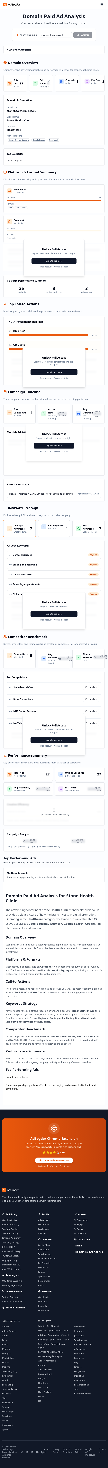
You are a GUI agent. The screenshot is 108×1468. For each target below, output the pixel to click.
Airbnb (41, 1365)
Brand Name (13, 116)
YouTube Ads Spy (10, 1229)
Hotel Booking (44, 1392)
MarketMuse (8, 1358)
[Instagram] (22, 1452)
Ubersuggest (8, 1411)
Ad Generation (14, 1291)
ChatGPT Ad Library (11, 1269)
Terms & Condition (67, 1450)
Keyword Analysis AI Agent (50, 1351)
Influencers (79, 1326)
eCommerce (80, 1349)
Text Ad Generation (11, 1297)
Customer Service (82, 1344)
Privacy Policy (56, 1450)
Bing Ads (42, 1306)
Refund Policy (78, 1450)
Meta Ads (42, 1301)
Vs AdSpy (78, 1229)
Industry (11, 126)
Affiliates (42, 1233)
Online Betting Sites (47, 1258)
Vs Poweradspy (81, 1220)
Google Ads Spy (9, 1220)
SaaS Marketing (81, 1384)
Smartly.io (7, 1416)
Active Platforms (14, 135)
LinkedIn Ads (44, 1310)
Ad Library (11, 1214)
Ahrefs (5, 1335)
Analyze (93, 687)
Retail (41, 1285)
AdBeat (5, 1326)
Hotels (41, 1396)
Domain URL (12, 107)
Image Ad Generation (12, 1301)
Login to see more (54, 261)
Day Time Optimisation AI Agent (53, 1330)
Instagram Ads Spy (11, 1264)
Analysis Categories (20, 49)
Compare (80, 1214)
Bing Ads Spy (8, 1246)
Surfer (5, 1420)
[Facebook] (42, 1452)
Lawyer (41, 1378)
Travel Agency (44, 1254)
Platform (47, 1291)
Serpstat (6, 1407)
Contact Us (102, 1450)
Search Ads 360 (9, 1389)
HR (39, 1401)
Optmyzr (6, 1362)
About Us (46, 1450)
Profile (45, 1214)
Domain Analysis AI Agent (50, 1356)
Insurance (79, 1331)
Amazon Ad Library (11, 1251)
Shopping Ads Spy (10, 1242)
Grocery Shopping (82, 1393)
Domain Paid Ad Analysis (89, 1251)
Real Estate (43, 1249)
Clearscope (7, 1425)
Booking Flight (45, 1374)
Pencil (5, 1380)
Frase (4, 1340)
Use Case (46, 1239)
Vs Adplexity (80, 1233)
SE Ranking (7, 1384)
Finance (78, 1367)
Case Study (84, 1239)
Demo (78, 1245)
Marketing (79, 1375)
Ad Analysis (12, 1275)
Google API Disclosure (90, 1452)
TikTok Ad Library (10, 1233)
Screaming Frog (9, 1371)
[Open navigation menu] (102, 4)
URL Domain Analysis (12, 1281)
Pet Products (44, 1263)
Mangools (7, 1353)
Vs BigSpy (78, 1224)
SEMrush (6, 1393)
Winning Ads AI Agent (48, 1326)
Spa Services (44, 1276)
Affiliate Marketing (47, 1360)
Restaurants (44, 1281)
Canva (5, 1344)
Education (79, 1353)
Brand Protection (15, 1307)
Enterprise (79, 1358)
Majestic (6, 1349)
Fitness (41, 1272)
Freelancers (43, 1229)
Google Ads (43, 1297)
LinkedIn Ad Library (11, 1238)
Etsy (76, 1362)
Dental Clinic (44, 1245)
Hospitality (43, 1387)
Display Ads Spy (9, 1260)
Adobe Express (9, 1331)
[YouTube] (37, 1452)
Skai (4, 1398)
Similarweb (7, 1402)
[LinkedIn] (27, 1452)
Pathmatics (7, 1375)
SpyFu (5, 1429)
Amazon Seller (45, 1369)
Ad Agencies (44, 1220)
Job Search (79, 1335)
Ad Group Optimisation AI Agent (53, 1335)
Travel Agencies (81, 1340)
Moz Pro (6, 1367)
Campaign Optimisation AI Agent (53, 1339)
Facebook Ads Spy (10, 1224)
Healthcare (43, 1267)
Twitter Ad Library (10, 1255)
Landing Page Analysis (12, 1285)
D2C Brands (43, 1224)
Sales (76, 1389)
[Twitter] (32, 1452)
